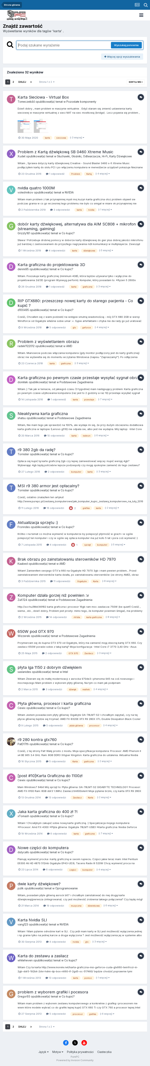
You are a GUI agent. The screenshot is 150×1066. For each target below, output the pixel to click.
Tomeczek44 (26, 101)
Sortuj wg (135, 82)
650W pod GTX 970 (36, 631)
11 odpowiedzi (61, 581)
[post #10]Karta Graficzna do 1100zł (50, 775)
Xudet (21, 156)
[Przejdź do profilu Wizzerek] (11, 633)
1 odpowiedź (56, 173)
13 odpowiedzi (57, 797)
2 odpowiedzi (55, 471)
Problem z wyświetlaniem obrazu (48, 341)
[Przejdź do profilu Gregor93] (11, 994)
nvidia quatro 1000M (36, 188)
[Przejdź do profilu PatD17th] (11, 741)
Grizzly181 (24, 233)
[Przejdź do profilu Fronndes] (11, 524)
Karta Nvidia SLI (32, 920)
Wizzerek (24, 636)
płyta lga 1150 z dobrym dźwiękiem (50, 667)
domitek (23, 382)
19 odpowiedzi (55, 905)
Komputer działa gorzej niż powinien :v (53, 595)
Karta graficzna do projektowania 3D (51, 264)
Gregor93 (24, 996)
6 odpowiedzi (58, 833)
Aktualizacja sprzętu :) (38, 522)
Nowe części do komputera (43, 847)
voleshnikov (25, 192)
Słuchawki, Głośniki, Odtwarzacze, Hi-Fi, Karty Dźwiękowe (94, 156)
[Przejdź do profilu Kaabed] (11, 561)
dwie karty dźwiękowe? (39, 884)
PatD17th (23, 744)
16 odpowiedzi (55, 507)
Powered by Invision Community (75, 1060)
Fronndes (24, 527)
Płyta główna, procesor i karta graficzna (54, 703)
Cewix (22, 708)
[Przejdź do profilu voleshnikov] (11, 190)
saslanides (24, 671)
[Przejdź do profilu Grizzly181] (11, 226)
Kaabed (23, 563)
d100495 (23, 310)
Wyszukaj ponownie (126, 45)
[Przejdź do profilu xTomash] (11, 813)
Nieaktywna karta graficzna (43, 413)
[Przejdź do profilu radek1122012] (11, 343)
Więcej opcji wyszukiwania (123, 56)
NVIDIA (69, 192)
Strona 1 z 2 (46, 81)
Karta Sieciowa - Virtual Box (43, 97)
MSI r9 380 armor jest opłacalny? (48, 486)
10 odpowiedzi (55, 435)
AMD (69, 346)
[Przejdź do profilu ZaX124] (11, 597)
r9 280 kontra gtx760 (37, 739)
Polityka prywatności (80, 1052)
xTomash (23, 816)
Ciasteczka (104, 1052)
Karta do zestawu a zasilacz (43, 956)
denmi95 (23, 269)
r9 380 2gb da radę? (36, 449)
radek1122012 (26, 346)
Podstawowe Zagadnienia (76, 382)
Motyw (57, 1052)
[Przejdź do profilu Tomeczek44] (11, 99)
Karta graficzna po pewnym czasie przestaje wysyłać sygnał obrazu (80, 377)
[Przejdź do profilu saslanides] (11, 669)
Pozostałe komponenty (81, 101)
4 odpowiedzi (56, 250)
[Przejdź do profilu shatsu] (11, 415)
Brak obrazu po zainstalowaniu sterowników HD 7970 (67, 559)
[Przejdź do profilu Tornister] (11, 451)
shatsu (22, 418)
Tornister (23, 454)
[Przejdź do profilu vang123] (11, 922)
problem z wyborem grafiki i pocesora (53, 992)
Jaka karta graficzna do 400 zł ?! (48, 811)
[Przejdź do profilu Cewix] (11, 705)
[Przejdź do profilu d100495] (11, 302)
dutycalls (23, 852)
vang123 (23, 924)
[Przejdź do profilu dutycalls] (11, 849)
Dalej (22, 81)
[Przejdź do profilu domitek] (11, 379)
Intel (65, 671)
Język (42, 1052)
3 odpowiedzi (61, 209)
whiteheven (25, 960)
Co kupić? (68, 233)
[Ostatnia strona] (31, 82)
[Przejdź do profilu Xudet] (11, 154)
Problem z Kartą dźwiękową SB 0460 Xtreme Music (65, 152)
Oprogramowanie (66, 888)
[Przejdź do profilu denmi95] (11, 266)
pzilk (21, 888)
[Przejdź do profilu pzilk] (11, 886)
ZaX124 (22, 599)
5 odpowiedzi (57, 327)
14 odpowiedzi (58, 617)
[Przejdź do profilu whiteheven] (11, 958)
